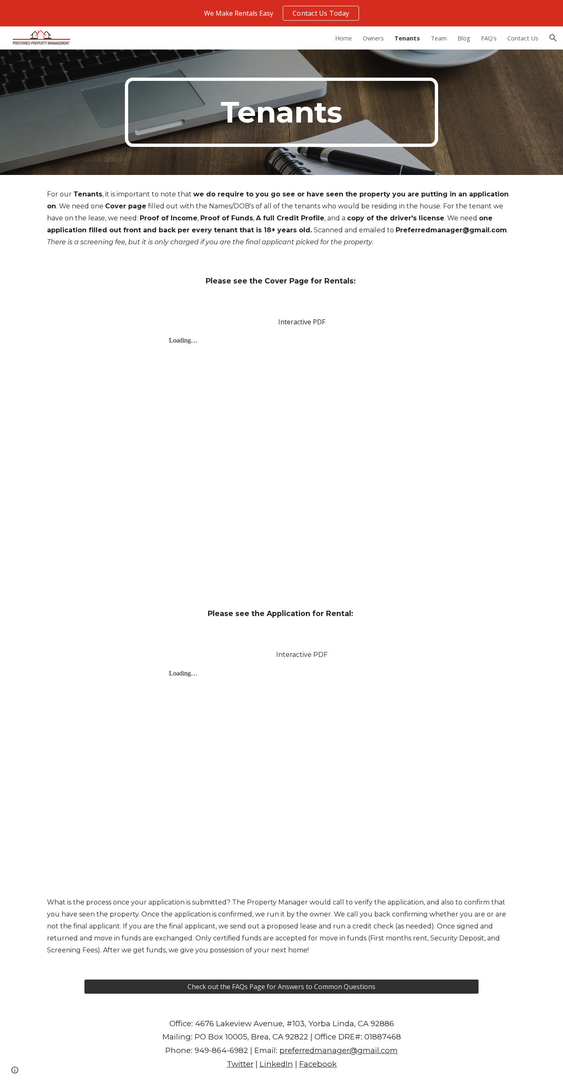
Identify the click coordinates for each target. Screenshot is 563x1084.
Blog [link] (463, 38)
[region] (281, 13)
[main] (281, 112)
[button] (553, 38)
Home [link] (343, 38)
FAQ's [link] (489, 38)
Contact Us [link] (522, 38)
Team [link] (439, 38)
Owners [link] (373, 38)
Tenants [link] (407, 38)
